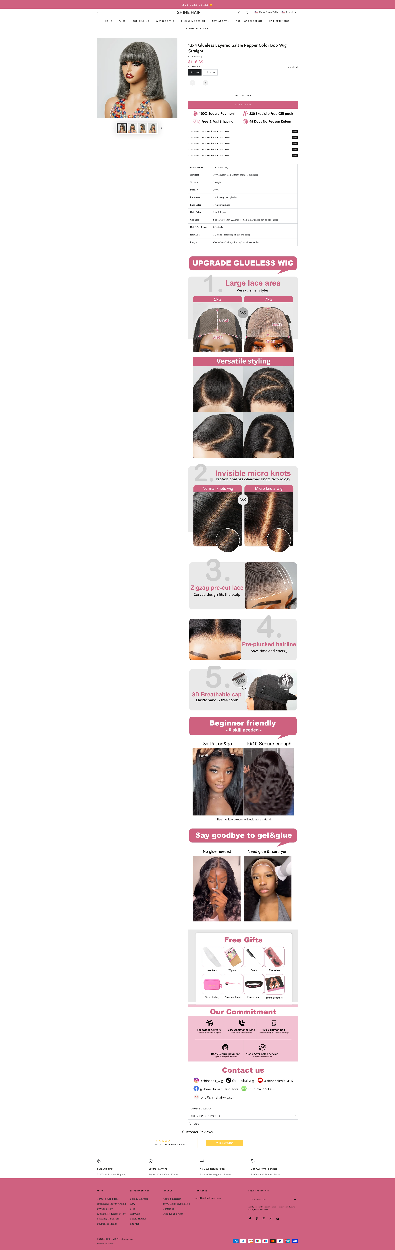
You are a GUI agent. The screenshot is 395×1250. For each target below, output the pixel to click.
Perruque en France (173, 1213)
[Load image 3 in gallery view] (142, 128)
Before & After (138, 1218)
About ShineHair (172, 1198)
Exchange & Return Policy (111, 1213)
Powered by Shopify (105, 1243)
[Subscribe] (296, 1199)
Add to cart (243, 95)
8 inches (195, 72)
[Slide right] (161, 128)
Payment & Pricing (107, 1223)
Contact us (168, 1208)
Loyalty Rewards (139, 1198)
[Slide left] (113, 128)
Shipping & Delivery (108, 1218)
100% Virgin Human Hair (176, 1203)
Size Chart (292, 67)
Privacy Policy (105, 1208)
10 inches (210, 72)
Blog (132, 1208)
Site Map (134, 1223)
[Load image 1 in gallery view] (122, 128)
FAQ (132, 1203)
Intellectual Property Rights (111, 1203)
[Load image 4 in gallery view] (152, 128)
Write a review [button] (224, 1143)
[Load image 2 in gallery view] (132, 128)
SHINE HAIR (110, 1239)
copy (295, 131)
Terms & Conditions (108, 1198)
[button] (99, 12)
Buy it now (243, 105)
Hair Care (135, 1213)
